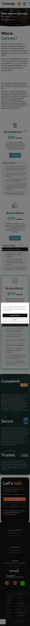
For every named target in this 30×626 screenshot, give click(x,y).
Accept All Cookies (15, 315)
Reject (14, 319)
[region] (15, 313)
